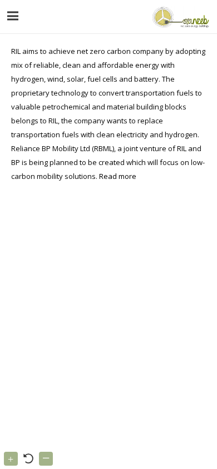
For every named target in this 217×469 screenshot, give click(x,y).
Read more (117, 176)
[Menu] (13, 16)
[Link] (179, 17)
